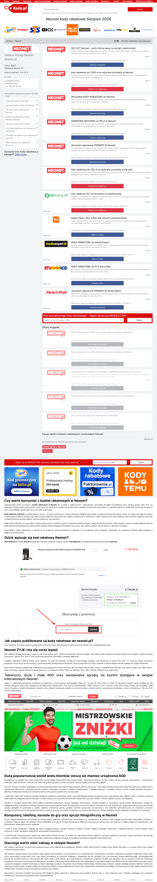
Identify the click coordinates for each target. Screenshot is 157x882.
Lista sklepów (128, 1)
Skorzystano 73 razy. (110, 423)
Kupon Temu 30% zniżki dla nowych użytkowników (99, 218)
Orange (111, 13)
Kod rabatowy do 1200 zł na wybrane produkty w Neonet (102, 72)
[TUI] (97, 29)
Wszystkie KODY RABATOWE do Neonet (93, 96)
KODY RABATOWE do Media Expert (90, 242)
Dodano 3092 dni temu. (105, 279)
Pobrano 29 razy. (109, 182)
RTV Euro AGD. (76, 279)
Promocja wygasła (98, 388)
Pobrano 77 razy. (108, 340)
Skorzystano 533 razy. (116, 109)
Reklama (117, 880)
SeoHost (72, 13)
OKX (115, 13)
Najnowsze (27, 1)
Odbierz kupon (97, 235)
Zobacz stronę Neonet (19, 55)
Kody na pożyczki (60, 1)
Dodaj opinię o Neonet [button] (54, 447)
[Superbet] (22, 29)
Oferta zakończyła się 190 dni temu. (89, 423)
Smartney (45, 13)
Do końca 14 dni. (83, 182)
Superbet (91, 13)
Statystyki (59, 880)
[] (129, 41)
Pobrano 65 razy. (109, 403)
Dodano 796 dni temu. (100, 109)
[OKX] (47, 29)
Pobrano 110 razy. (109, 360)
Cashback (16, 1)
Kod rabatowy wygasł (97, 344)
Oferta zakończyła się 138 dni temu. (89, 340)
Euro (106, 13)
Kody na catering (76, 1)
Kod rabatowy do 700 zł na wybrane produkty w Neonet (101, 169)
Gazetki (116, 1)
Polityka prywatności (80, 880)
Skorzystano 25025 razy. (123, 279)
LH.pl (66, 13)
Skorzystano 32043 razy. (122, 255)
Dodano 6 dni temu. (96, 85)
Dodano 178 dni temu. (98, 230)
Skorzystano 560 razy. (116, 133)
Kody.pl (9, 41)
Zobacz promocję (97, 65)
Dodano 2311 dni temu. (105, 255)
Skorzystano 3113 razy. (117, 157)
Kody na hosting (92, 1)
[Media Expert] (84, 29)
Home (6, 1)
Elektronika (20, 154)
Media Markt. (75, 303)
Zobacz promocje (97, 307)
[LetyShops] (122, 29)
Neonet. (74, 60)
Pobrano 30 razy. (109, 85)
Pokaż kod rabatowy (97, 89)
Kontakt (132, 880)
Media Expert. (76, 255)
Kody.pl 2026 (9, 880)
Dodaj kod (149, 880)
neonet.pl (10, 59)
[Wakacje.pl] (109, 29)
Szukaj (140, 9)
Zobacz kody (97, 259)
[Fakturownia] (147, 29)
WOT (85, 13)
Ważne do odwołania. (84, 60)
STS (96, 13)
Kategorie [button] (105, 1)
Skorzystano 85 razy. (110, 384)
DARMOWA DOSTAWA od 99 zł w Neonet (93, 121)
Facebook (100, 880)
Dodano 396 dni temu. (105, 206)
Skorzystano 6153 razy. (117, 60)
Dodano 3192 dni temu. (100, 157)
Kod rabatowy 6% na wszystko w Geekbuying (96, 193)
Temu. (73, 230)
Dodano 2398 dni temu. (100, 60)
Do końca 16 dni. (83, 85)
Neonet (18, 41)
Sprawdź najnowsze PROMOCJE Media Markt (96, 290)
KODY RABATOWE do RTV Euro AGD (90, 266)
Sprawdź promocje (97, 162)
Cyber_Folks (59, 13)
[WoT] (134, 29)
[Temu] (72, 29)
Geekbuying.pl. (76, 206)
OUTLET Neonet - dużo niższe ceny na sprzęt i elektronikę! (103, 48)
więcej (147, 56)
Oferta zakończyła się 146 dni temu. (89, 384)
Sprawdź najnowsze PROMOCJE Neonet (93, 145)
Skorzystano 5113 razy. (121, 303)
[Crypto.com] (60, 29)
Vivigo (52, 13)
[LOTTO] (10, 29)
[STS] (35, 29)
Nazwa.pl (79, 13)
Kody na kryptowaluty (43, 1)
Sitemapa (42, 880)
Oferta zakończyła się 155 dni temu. (89, 403)
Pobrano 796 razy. (119, 206)
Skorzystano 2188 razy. (115, 230)
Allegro (100, 13)
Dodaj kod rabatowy (145, 1)
